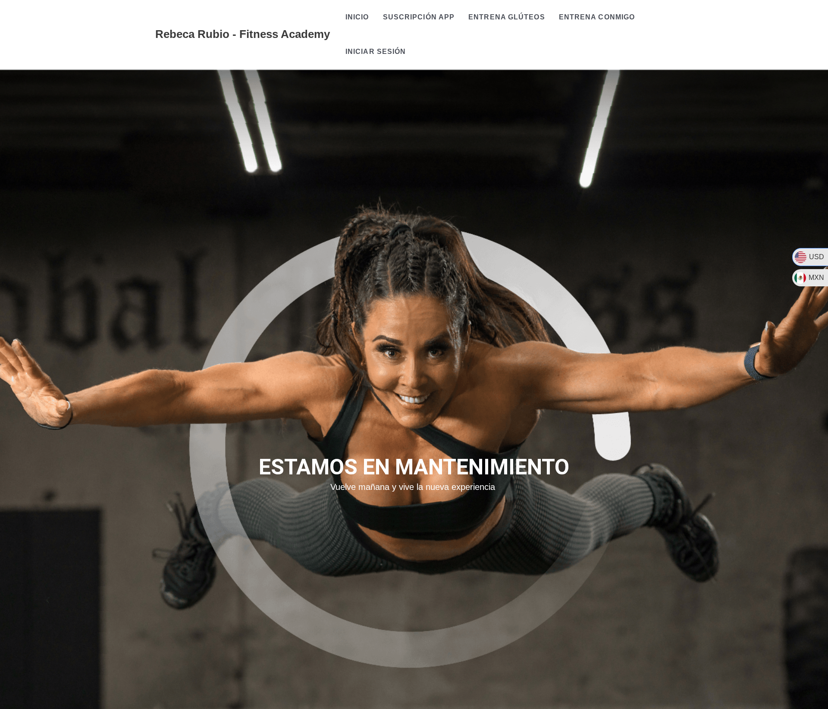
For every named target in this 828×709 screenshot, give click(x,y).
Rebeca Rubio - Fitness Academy (242, 34)
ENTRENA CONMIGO (597, 17)
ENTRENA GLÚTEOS (506, 17)
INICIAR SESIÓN (375, 51)
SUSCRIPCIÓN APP (419, 17)
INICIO (357, 17)
